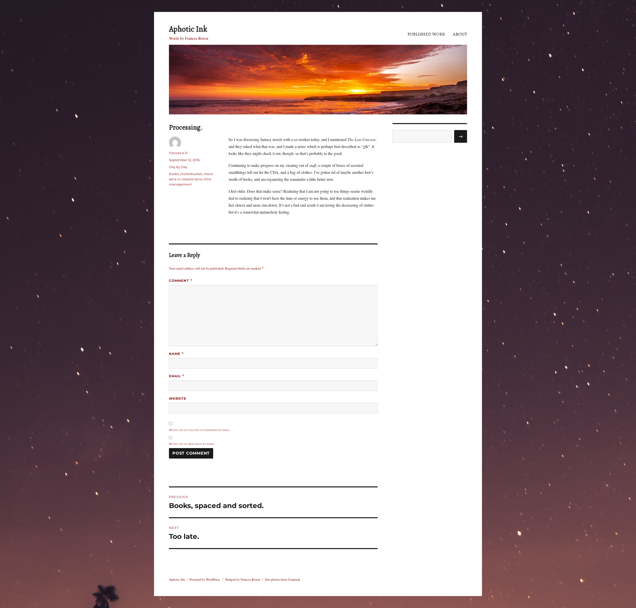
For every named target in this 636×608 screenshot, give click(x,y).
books (174, 174)
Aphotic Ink (188, 28)
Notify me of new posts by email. (192, 444)
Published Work (426, 34)
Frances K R (178, 153)
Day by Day (178, 167)
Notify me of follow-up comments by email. (199, 430)
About (460, 34)
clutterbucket (191, 174)
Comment (181, 281)
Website (177, 398)
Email (177, 376)
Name (176, 354)
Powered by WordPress (205, 579)
